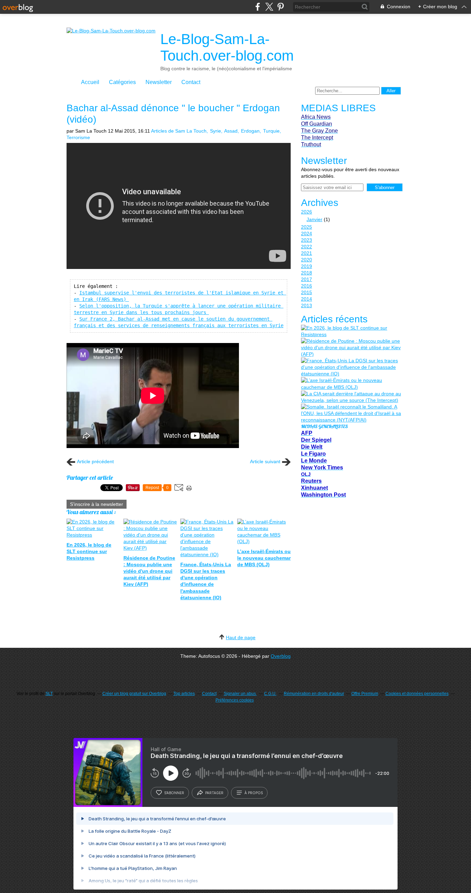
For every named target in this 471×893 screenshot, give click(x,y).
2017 (306, 279)
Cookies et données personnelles (417, 693)
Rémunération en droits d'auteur (314, 693)
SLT (49, 693)
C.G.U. (270, 693)
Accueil (90, 82)
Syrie (215, 131)
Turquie (271, 131)
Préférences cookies (235, 700)
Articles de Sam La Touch (179, 131)
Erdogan (250, 131)
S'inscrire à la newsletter (96, 504)
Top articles (184, 693)
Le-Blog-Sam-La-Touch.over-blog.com (227, 47)
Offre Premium (364, 693)
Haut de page (240, 637)
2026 (306, 212)
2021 (306, 253)
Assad (231, 131)
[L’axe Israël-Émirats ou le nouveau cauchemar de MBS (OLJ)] (351, 383)
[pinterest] (280, 7)
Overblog (281, 656)
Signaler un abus (240, 693)
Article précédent (95, 461)
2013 (306, 305)
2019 (306, 266)
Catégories (122, 82)
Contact (190, 82)
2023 (306, 240)
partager (214, 793)
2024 (306, 233)
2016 (306, 286)
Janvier (314, 219)
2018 (306, 273)
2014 (306, 299)
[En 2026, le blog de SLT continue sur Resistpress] (351, 331)
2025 (306, 227)
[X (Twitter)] (269, 7)
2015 (306, 292)
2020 (306, 259)
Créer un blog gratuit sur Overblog (134, 693)
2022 (306, 246)
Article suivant (265, 461)
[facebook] (257, 7)
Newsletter (159, 82)
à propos (253, 793)
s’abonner (174, 793)
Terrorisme (78, 137)
